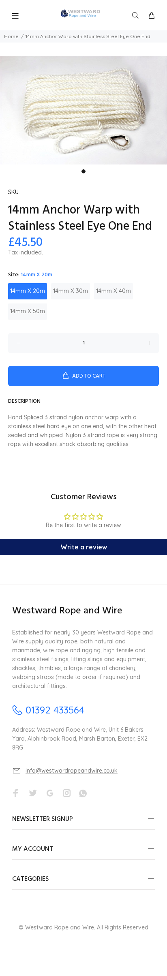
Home (11, 36)
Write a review (83, 547)
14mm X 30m (70, 291)
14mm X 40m (113, 291)
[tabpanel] (83, 110)
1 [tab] (83, 171)
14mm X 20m (27, 291)
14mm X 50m (27, 311)
